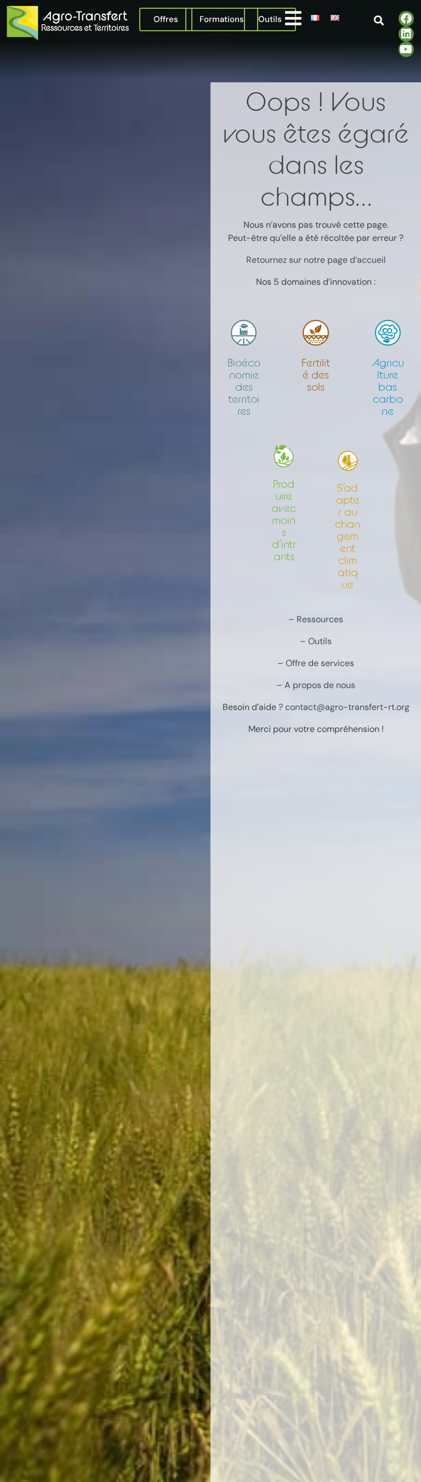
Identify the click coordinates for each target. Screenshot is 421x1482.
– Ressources (315, 619)
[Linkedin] (406, 34)
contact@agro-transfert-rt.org (347, 707)
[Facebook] (406, 18)
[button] (293, 17)
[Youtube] (406, 49)
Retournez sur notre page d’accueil (316, 260)
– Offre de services (315, 663)
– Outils (316, 641)
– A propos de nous (315, 685)
